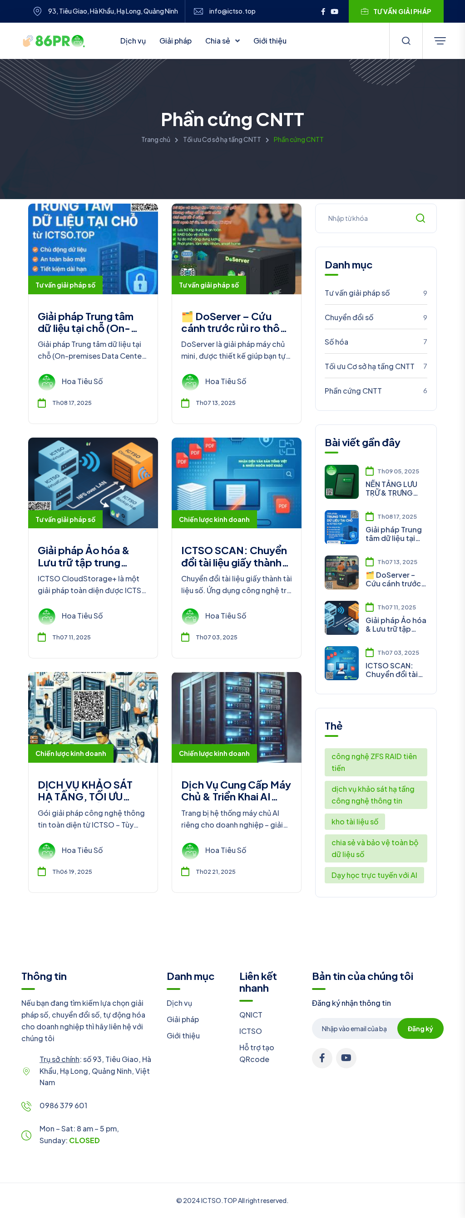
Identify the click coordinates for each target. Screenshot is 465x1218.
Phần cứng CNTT (376, 390)
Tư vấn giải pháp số (65, 285)
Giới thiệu (270, 40)
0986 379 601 (63, 1105)
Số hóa (376, 341)
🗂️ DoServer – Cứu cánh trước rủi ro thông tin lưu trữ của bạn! (236, 328)
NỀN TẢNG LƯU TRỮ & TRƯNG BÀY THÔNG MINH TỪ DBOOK (395, 488)
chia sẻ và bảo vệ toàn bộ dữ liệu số (374, 848)
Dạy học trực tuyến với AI (374, 875)
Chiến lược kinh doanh (214, 519)
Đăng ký (420, 1028)
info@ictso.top (232, 11)
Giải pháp (175, 40)
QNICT (250, 1014)
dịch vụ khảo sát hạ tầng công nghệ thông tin (373, 794)
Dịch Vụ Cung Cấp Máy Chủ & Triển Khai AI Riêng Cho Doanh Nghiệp (236, 802)
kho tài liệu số (354, 821)
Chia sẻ (218, 40)
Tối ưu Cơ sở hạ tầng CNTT (222, 139)
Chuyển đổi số (376, 317)
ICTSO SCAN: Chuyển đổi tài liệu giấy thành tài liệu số (234, 562)
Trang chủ (155, 139)
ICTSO (250, 1031)
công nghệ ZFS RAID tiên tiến (374, 762)
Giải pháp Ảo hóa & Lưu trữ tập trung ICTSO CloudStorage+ (92, 562)
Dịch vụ (133, 40)
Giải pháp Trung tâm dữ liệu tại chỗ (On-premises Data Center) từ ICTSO (92, 334)
